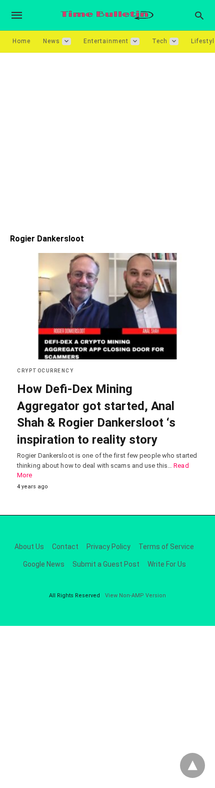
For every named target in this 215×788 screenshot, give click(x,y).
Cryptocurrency (45, 370)
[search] (199, 15)
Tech (160, 41)
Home (21, 41)
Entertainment (106, 41)
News (51, 41)
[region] (107, 138)
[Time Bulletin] (107, 15)
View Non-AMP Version (135, 595)
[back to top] (192, 765)
